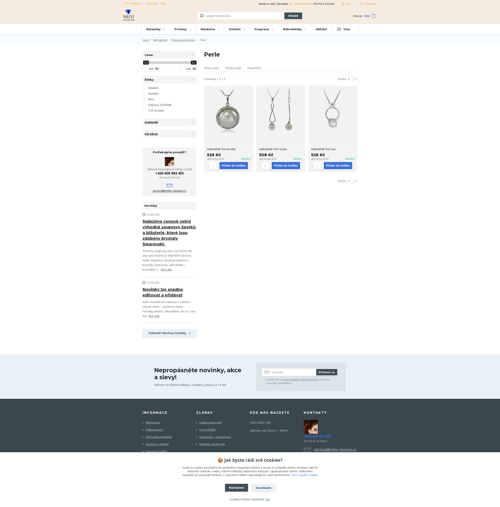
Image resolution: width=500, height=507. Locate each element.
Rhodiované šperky (183, 40)
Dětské (321, 29)
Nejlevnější (233, 68)
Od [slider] (145, 62)
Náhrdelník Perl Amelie (221, 149)
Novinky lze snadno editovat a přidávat (163, 292)
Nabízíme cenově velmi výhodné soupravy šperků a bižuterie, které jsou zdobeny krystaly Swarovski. (169, 232)
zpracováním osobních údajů (300, 379)
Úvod (146, 40)
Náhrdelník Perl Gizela (273, 149)
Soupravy (261, 29)
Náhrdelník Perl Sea (323, 149)
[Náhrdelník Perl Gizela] (280, 110)
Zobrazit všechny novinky (167, 333)
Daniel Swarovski (210, 422)
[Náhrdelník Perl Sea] (332, 110)
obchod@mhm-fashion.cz (169, 191)
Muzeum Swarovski (212, 444)
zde (267, 499)
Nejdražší (254, 68)
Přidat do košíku (234, 165)
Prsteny (180, 29)
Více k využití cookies (305, 475)
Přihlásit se (327, 372)
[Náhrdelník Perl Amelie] (228, 110)
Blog (163, 3)
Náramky (153, 29)
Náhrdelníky (292, 29)
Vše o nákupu (133, 3)
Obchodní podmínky (159, 437)
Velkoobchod (154, 430)
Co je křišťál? (207, 430)
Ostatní (234, 29)
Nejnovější (211, 68)
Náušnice (208, 29)
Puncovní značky (156, 451)
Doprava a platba (157, 444)
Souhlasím (263, 488)
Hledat (293, 16)
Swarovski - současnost (215, 437)
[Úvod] (147, 16)
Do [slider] (193, 62)
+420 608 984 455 (303, 3)
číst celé (166, 269)
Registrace (153, 422)
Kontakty (152, 3)
